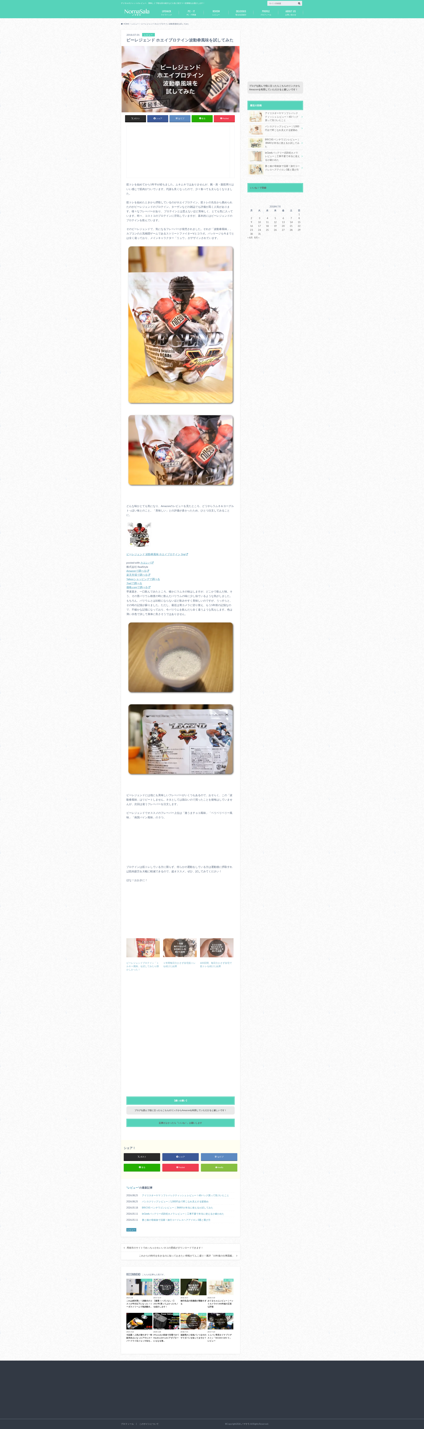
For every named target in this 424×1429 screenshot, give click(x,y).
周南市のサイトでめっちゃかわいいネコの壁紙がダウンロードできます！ (165, 1247)
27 (283, 229)
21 (291, 225)
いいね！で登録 (258, 187)
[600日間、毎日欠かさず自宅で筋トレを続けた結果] (217, 947)
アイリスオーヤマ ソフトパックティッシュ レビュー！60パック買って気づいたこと (185, 1195)
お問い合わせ (290, 12)
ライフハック (166, 12)
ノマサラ (245, 1424)
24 (259, 229)
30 (251, 233)
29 (299, 229)
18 (267, 225)
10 (259, 222)
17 (259, 225)
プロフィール (265, 12)
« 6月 (250, 237)
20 (283, 225)
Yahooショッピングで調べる (143, 579)
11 (267, 222)
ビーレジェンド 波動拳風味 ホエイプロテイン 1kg (155, 554)
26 (275, 229)
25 (267, 229)
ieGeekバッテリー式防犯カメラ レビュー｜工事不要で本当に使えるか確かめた (183, 1213)
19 (275, 225)
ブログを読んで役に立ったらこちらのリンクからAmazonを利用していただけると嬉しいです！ (180, 1110)
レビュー (216, 12)
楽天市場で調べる (137, 574)
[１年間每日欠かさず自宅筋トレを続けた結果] (180, 947)
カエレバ (145, 562)
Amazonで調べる (136, 570)
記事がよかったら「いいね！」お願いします (180, 1122)
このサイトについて (149, 1424)
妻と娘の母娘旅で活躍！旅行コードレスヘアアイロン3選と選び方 (176, 1219)
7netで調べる (134, 583)
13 (283, 222)
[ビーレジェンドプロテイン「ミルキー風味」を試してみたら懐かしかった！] (143, 947)
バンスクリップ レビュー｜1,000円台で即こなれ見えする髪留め (175, 1201)
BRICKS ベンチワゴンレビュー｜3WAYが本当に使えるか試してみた (177, 1207)
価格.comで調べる (137, 587)
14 (291, 222)
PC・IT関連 (191, 12)
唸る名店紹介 (241, 12)
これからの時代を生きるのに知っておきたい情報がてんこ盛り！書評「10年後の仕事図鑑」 (186, 1255)
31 (259, 233)
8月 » (256, 237)
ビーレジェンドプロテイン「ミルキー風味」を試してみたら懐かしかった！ (142, 966)
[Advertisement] (178, 153)
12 (275, 222)
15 (299, 222)
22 (299, 225)
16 (251, 225)
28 (291, 229)
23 (251, 229)
